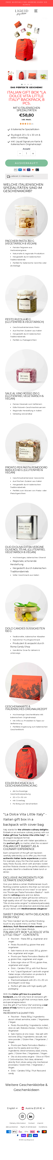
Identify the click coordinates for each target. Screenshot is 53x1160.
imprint (40, 1123)
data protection (12, 1127)
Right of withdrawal (28, 1127)
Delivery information (18, 1123)
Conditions (43, 1127)
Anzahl (26, 149)
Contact (31, 1123)
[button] (21, 84)
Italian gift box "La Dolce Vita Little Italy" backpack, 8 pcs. (26, 97)
